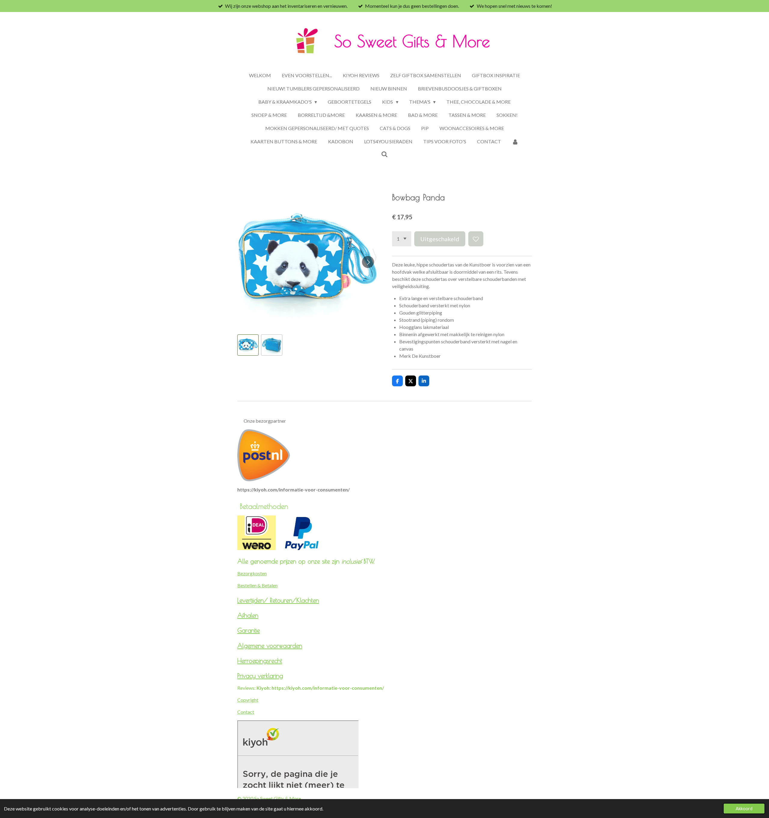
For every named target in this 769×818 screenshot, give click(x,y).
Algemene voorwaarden (269, 645)
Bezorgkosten (252, 573)
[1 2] (401, 238)
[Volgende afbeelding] (368, 262)
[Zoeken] (384, 154)
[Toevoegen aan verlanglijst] (475, 238)
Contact (245, 712)
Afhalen (247, 615)
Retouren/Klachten (294, 600)
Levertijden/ (253, 600)
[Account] (515, 141)
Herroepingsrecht (259, 660)
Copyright (247, 700)
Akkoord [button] (744, 808)
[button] (248, 345)
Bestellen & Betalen (257, 585)
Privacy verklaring (260, 675)
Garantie (248, 630)
